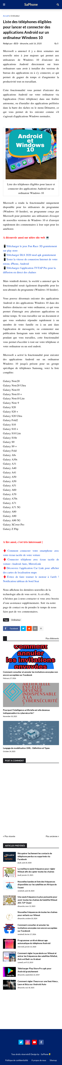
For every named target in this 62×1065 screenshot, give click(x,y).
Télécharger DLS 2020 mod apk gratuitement (31, 255)
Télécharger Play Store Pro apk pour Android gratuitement (34, 970)
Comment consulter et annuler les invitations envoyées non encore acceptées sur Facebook (30, 673)
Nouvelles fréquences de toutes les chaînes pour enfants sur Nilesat (37, 913)
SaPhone (31, 4)
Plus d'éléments (52, 638)
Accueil (6, 16)
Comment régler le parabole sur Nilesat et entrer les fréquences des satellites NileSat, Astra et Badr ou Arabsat (37, 956)
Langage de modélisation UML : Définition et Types (26, 748)
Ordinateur (15, 16)
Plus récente (10, 836)
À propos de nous (38, 1060)
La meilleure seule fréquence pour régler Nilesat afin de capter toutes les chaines (36, 870)
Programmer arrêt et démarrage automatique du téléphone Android (34, 942)
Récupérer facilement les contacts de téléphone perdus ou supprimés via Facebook (35, 856)
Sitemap (53, 1060)
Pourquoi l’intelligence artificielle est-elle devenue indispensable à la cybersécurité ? (26, 711)
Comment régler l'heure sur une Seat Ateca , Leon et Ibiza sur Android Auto (38, 983)
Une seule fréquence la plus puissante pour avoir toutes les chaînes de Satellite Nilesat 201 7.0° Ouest (37, 900)
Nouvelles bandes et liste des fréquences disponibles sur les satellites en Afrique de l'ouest (37, 884)
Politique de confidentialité (16, 1060)
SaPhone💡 (46, 1054)
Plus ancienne (51, 836)
